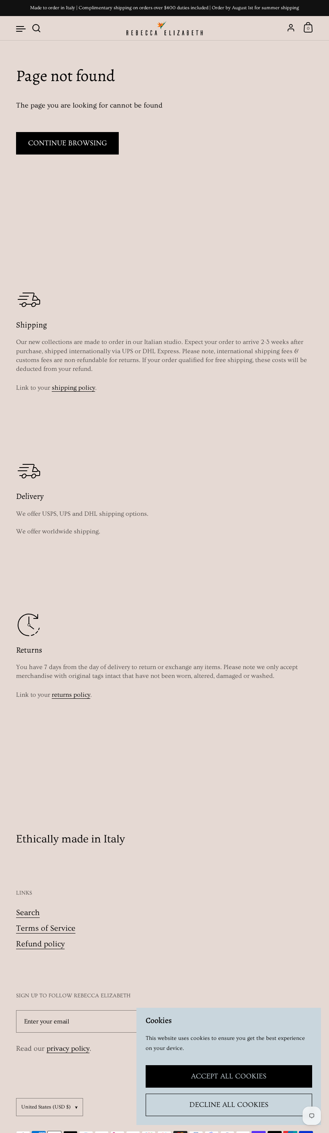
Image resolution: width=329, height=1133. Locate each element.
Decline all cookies (228, 1104)
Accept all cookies (228, 1076)
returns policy (71, 694)
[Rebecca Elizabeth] (164, 28)
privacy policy (68, 1048)
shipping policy (73, 387)
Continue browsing (67, 143)
